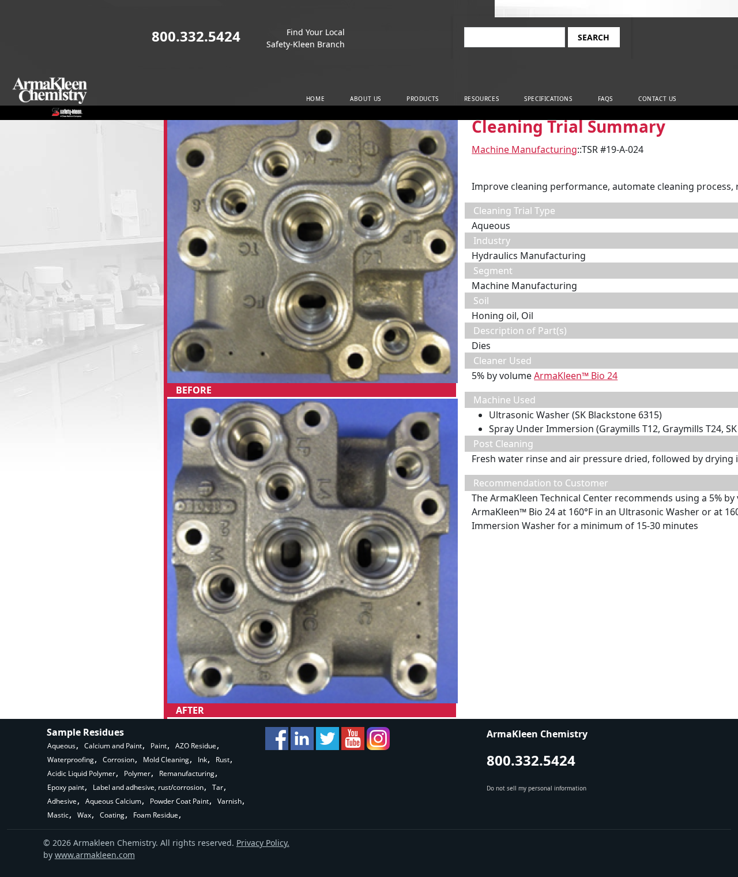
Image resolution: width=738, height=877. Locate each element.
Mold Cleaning (166, 759)
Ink (202, 759)
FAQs (605, 99)
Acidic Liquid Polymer (81, 773)
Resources (481, 99)
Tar (217, 787)
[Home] (50, 97)
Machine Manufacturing (524, 149)
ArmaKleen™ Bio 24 (575, 375)
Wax (84, 815)
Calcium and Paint (113, 746)
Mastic (58, 815)
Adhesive (62, 801)
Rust (222, 759)
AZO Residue (195, 746)
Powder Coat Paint (179, 801)
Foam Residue (155, 815)
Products (422, 99)
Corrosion (118, 759)
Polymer (137, 773)
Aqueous (61, 746)
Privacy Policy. (262, 842)
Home (315, 99)
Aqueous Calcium (113, 801)
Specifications (548, 99)
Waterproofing (70, 759)
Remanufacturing (186, 773)
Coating (112, 815)
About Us (365, 99)
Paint (158, 746)
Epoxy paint (65, 787)
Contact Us (657, 99)
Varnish (229, 801)
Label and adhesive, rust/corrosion (148, 787)
